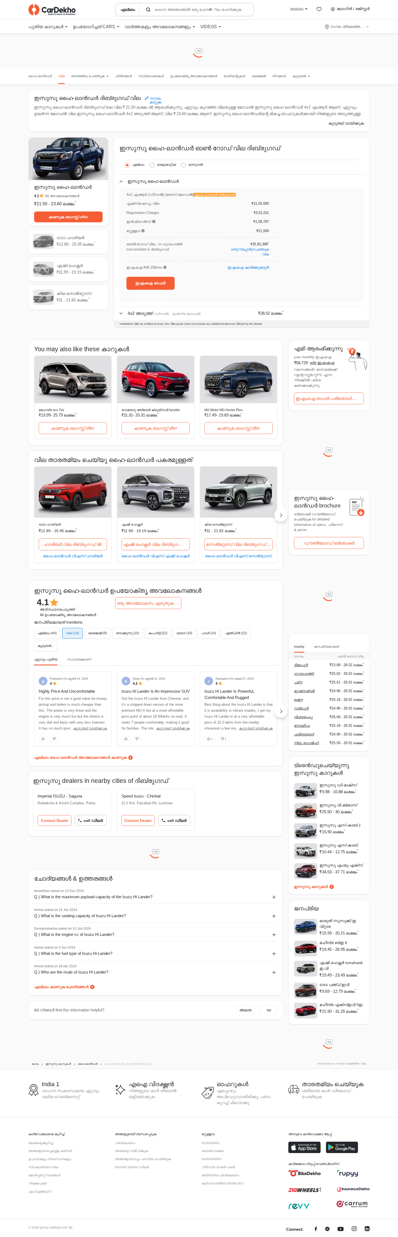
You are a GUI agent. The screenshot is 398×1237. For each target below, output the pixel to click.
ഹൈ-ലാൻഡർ (40, 76)
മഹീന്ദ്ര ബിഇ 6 (333, 942)
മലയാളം (297, 9)
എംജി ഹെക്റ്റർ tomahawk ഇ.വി (341, 966)
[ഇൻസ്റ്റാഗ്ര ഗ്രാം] (354, 1230)
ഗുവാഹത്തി (304, 674)
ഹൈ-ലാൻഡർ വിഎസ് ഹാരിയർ (73, 556)
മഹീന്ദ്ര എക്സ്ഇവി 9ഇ (341, 1004)
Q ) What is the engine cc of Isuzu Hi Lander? (74, 934)
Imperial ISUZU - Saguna (60, 796)
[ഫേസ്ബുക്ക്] (316, 1230)
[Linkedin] (367, 1230)
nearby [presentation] (299, 647)
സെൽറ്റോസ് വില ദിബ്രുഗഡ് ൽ (239, 544)
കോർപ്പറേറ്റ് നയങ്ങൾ (44, 1175)
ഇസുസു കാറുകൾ (311, 886)
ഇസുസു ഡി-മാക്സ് (338, 785)
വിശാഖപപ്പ (303, 717)
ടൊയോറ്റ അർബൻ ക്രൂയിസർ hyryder (151, 410)
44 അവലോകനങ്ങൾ (62, 196)
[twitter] (327, 1230)
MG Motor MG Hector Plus (223, 410)
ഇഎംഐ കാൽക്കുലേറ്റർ (248, 267)
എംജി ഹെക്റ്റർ (132, 524)
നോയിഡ (302, 726)
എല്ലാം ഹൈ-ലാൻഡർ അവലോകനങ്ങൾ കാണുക (80, 757)
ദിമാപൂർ (301, 665)
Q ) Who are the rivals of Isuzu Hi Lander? (71, 972)
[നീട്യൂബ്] (341, 1230)
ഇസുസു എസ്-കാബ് (338, 845)
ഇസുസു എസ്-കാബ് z (340, 825)
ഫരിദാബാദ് (304, 734)
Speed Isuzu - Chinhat (141, 796)
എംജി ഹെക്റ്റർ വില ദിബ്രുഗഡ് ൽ (156, 544)
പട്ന (298, 682)
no (269, 1010)
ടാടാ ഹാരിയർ (50, 524)
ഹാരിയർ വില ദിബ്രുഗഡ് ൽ (73, 544)
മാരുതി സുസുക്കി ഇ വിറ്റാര (337, 924)
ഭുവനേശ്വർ (304, 691)
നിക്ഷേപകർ (37, 1183)
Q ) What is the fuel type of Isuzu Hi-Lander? (73, 953)
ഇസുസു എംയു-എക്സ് (341, 865)
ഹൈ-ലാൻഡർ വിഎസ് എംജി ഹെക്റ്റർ (156, 556)
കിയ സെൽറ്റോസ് (218, 524)
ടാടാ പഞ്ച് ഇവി (334, 984)
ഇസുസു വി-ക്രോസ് (338, 805)
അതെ (245, 1010)
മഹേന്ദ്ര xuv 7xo (51, 410)
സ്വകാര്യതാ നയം (43, 1167)
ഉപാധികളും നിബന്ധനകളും (49, 1159)
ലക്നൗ (298, 700)
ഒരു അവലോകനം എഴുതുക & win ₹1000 (149, 603)
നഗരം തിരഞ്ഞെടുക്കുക (347, 26)
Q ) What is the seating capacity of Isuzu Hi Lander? (80, 915)
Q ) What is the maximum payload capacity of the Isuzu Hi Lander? (93, 896)
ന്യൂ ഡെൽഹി (306, 743)
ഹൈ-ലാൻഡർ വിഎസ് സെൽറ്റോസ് (238, 556)
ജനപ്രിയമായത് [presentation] (326, 647)
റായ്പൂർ (301, 708)
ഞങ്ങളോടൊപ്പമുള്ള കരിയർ (50, 1151)
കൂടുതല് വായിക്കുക (346, 123)
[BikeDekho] (304, 1173)
